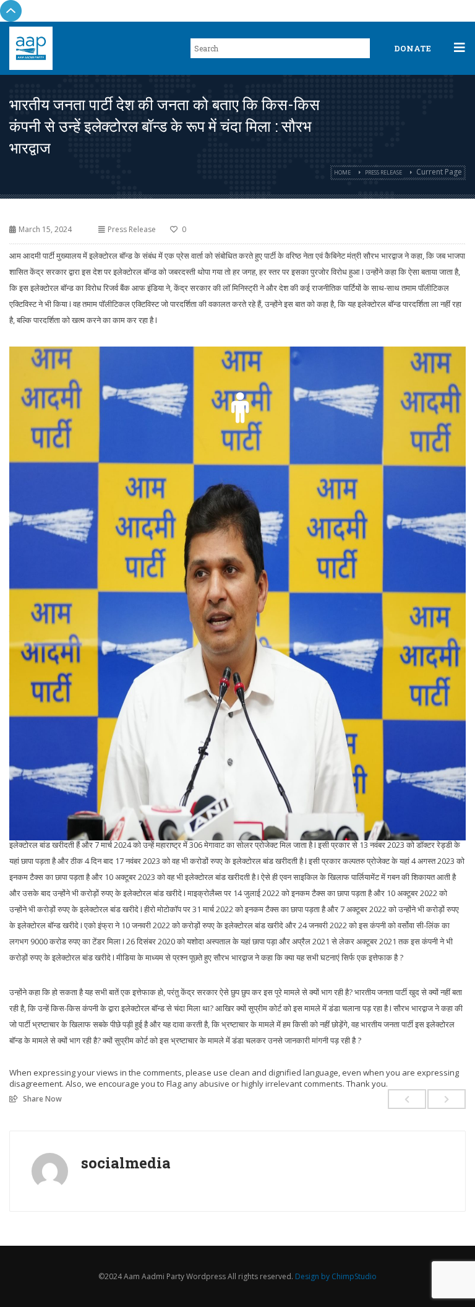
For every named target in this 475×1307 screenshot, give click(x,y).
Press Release (383, 172)
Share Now (42, 1098)
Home (342, 172)
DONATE (412, 48)
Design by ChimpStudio (336, 1276)
